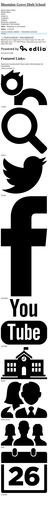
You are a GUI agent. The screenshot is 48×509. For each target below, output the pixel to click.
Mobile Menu (5, 12)
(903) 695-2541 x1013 (34, 42)
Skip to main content (8, 10)
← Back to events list (9, 37)
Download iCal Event (29, 31)
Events (3, 34)
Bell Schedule (35, 64)
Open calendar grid (26, 37)
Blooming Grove (23, 4)
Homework (5, 64)
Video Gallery (25, 64)
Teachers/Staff (14, 64)
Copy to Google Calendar (10, 31)
